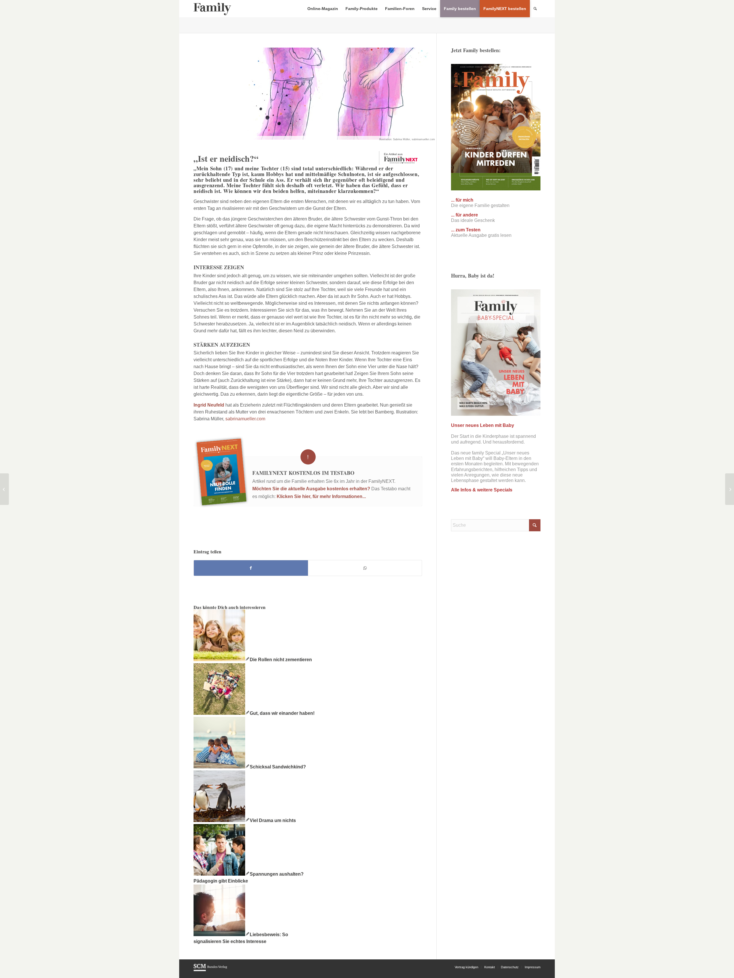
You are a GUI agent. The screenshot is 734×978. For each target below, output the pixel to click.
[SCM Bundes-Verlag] (210, 970)
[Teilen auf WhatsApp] (365, 568)
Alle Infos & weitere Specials (481, 489)
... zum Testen (466, 229)
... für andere (464, 214)
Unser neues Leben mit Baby (482, 425)
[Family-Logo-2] (212, 8)
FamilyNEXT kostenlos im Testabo (303, 473)
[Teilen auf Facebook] (251, 568)
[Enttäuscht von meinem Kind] (729, 489)
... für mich (462, 200)
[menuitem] (323, 8)
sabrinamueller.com (245, 418)
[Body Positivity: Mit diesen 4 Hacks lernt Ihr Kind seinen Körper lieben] (4, 489)
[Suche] (535, 8)
